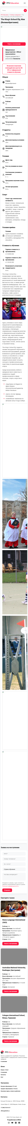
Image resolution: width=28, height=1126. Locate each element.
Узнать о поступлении (14, 44)
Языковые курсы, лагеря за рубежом (10, 1091)
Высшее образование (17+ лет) (9, 1086)
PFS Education (4, 14)
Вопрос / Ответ (4, 1069)
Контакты (3, 1074)
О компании (4, 1061)
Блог (2, 1077)
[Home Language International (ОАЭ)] (14, 909)
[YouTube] (12, 1122)
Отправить (7, 890)
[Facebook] (19, 1122)
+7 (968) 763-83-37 (5, 1107)
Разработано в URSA (14, 1120)
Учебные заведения (15, 14)
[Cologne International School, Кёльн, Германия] (14, 1004)
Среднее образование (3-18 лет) (9, 1088)
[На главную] (10, 3)
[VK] (16, 1122)
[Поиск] (25, 10)
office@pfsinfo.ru (5, 1110)
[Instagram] (8, 1122)
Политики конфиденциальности (10, 886)
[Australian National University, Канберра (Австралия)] (14, 956)
